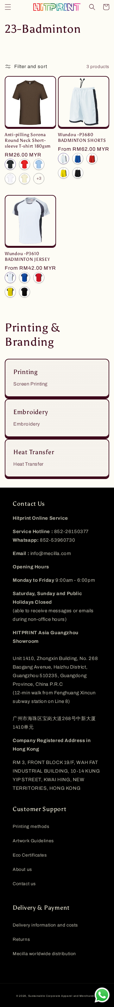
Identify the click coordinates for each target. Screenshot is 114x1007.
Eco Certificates (30, 855)
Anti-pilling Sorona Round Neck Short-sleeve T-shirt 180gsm (28, 140)
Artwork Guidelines (33, 840)
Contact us (24, 883)
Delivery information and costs (45, 925)
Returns (21, 939)
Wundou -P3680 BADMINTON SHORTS (82, 137)
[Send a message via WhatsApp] (102, 995)
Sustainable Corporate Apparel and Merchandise (63, 996)
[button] (8, 7)
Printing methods (31, 826)
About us (22, 869)
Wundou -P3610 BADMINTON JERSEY (27, 256)
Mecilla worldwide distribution (44, 953)
